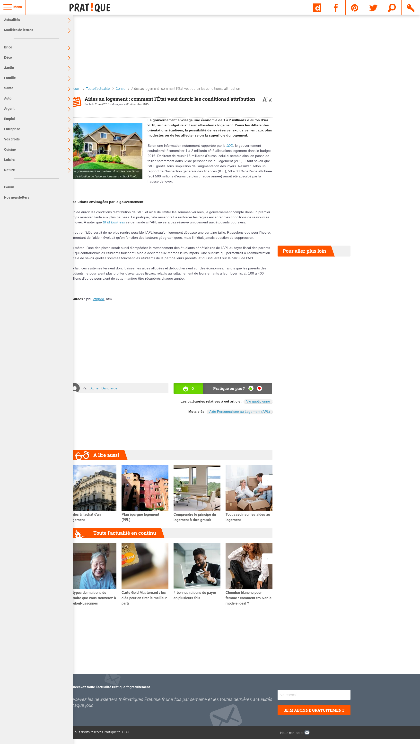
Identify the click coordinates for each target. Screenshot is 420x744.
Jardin (9, 68)
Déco (8, 57)
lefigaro (98, 299)
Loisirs (9, 160)
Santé (8, 88)
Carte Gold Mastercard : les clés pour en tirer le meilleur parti (144, 598)
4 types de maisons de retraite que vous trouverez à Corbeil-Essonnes (93, 598)
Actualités (12, 20)
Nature (9, 170)
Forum (9, 187)
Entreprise (12, 129)
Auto (7, 98)
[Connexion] (410, 7)
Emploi (9, 119)
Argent (9, 108)
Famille (10, 78)
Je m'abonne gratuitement (314, 710)
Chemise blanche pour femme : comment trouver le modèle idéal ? (248, 598)
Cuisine (10, 149)
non (259, 388)
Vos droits (12, 139)
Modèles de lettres (18, 30)
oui (251, 388)
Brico (8, 47)
